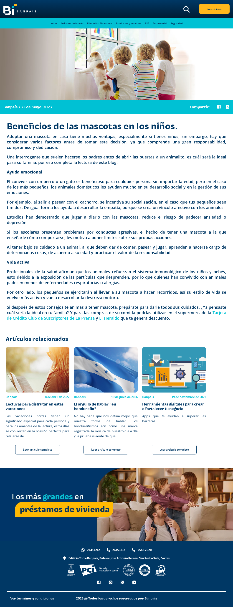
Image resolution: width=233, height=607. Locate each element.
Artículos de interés (72, 23)
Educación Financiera (99, 23)
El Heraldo (109, 318)
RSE (147, 23)
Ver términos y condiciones (32, 598)
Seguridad (177, 23)
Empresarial (160, 23)
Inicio (54, 23)
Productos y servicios (128, 23)
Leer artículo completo (37, 449)
